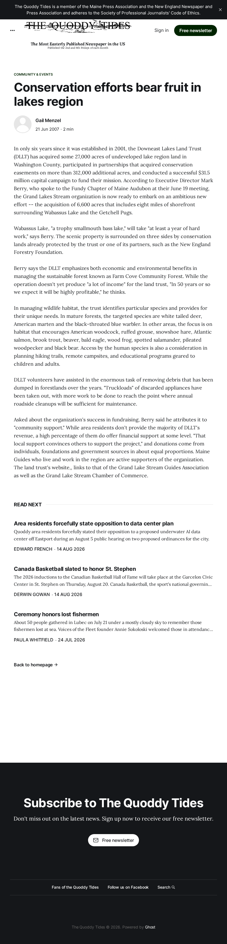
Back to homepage (33, 664)
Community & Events (33, 74)
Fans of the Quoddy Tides (75, 887)
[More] (12, 30)
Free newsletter (195, 30)
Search (164, 887)
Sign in (161, 30)
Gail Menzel (48, 120)
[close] (220, 9)
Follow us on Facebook (128, 887)
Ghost (150, 927)
